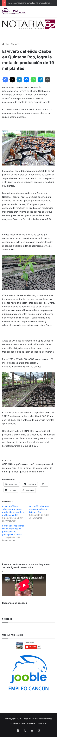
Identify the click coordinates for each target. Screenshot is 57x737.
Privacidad (31, 723)
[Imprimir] (47, 79)
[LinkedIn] (19, 79)
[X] (12, 79)
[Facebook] (5, 79)
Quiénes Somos (18, 723)
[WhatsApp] (33, 79)
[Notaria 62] (28, 24)
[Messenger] (26, 79)
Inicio (6, 44)
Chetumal (15, 44)
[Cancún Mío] (14, 11)
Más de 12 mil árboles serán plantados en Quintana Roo (38, 509)
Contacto (42, 723)
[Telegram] (40, 79)
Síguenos (7, 618)
